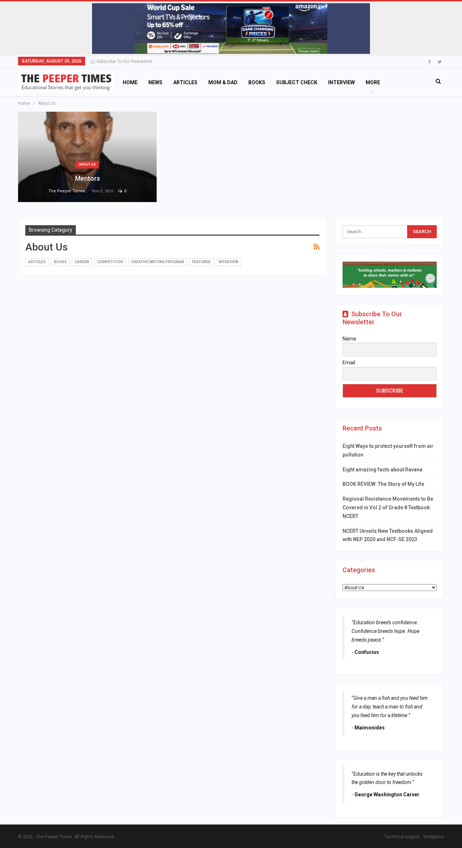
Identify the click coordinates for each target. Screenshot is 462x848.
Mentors (87, 178)
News (155, 82)
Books (256, 82)
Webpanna (433, 836)
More (373, 82)
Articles (185, 82)
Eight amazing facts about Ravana (382, 469)
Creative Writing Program (157, 262)
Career (82, 262)
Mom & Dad (222, 82)
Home (130, 82)
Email (349, 362)
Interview (341, 82)
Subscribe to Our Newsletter (124, 61)
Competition (110, 262)
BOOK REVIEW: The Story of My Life (383, 484)
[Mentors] (87, 156)
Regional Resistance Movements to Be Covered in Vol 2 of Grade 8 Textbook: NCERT (388, 507)
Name (349, 339)
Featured (201, 262)
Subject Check (296, 82)
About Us (87, 164)
